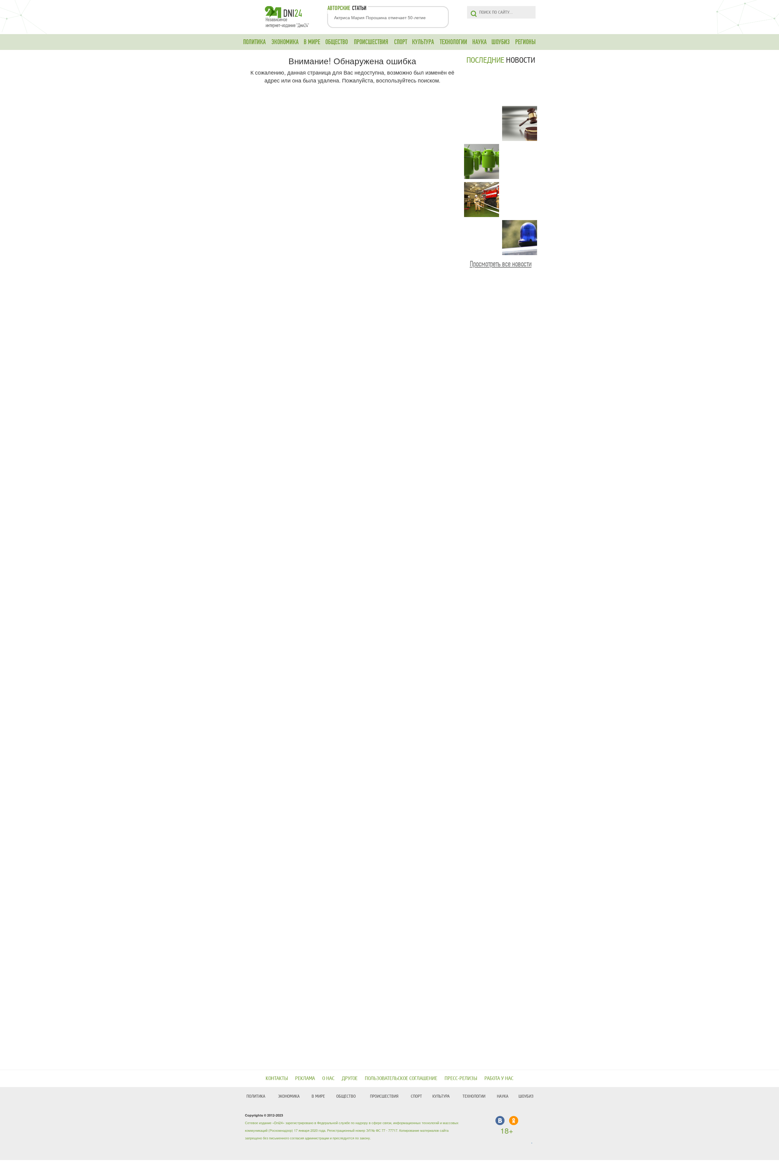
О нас (328, 1078)
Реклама (305, 1078)
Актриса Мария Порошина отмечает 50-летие (380, 17)
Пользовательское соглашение (401, 1078)
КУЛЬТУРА (423, 42)
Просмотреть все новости (501, 263)
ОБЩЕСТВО (336, 42)
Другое (350, 1078)
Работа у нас (498, 1078)
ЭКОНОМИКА (285, 42)
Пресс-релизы (461, 1078)
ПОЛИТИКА (254, 42)
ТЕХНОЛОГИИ (453, 42)
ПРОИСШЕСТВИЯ (371, 42)
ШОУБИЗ (500, 42)
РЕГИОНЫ (525, 42)
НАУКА (479, 42)
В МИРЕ (312, 42)
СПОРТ (400, 42)
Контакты (277, 1078)
